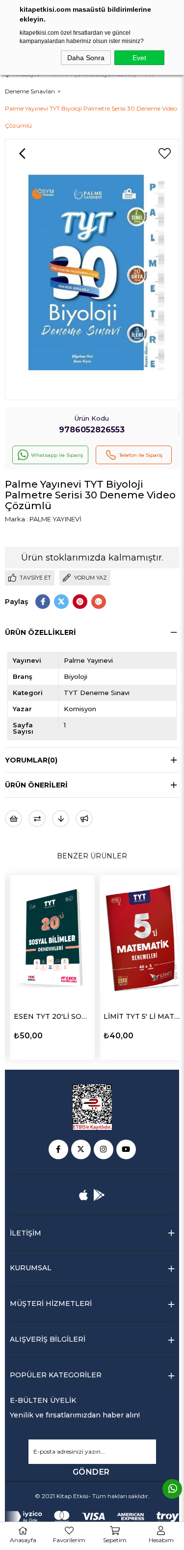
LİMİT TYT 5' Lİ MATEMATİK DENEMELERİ (71, 1016)
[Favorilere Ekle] (164, 153)
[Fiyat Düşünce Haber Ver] (60, 818)
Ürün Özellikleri (40, 632)
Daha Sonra (86, 58)
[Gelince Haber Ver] (84, 818)
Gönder (91, 1472)
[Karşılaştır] (37, 818)
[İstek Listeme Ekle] (13, 818)
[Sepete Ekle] (16, 1034)
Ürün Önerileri (36, 785)
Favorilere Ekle (90, 1035)
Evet (139, 58)
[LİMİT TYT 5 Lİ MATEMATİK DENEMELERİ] (71, 938)
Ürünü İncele (53, 1035)
